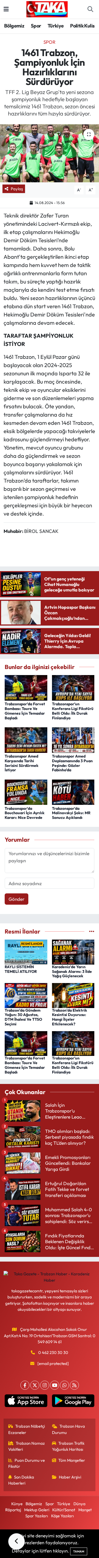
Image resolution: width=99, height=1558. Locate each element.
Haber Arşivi (70, 1477)
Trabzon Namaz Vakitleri (26, 1446)
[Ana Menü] (6, 9)
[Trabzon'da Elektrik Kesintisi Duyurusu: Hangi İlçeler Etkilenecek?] (73, 995)
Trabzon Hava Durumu (68, 1429)
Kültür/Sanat (63, 1509)
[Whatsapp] (64, 1385)
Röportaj (13, 1509)
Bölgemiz (14, 26)
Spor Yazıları (36, 1515)
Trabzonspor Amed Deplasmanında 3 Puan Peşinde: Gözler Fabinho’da (72, 763)
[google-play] (73, 1401)
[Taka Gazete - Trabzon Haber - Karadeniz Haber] (47, 8)
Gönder (16, 899)
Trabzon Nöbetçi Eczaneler (26, 1429)
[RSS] (74, 1385)
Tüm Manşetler (71, 1460)
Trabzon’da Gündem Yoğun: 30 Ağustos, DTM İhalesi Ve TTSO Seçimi (23, 1017)
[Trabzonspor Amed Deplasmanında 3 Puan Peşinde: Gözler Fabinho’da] (73, 739)
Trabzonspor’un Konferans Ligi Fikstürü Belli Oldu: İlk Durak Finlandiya (73, 710)
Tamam (78, 1551)
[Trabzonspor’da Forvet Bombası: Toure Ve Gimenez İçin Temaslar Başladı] (26, 687)
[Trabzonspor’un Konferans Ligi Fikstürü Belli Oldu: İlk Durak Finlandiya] (73, 687)
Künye (17, 1503)
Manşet (85, 1509)
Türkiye (56, 26)
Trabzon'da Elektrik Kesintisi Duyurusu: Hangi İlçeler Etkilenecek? (69, 1017)
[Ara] (90, 9)
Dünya (79, 1503)
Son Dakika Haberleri (21, 1480)
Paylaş (17, 188)
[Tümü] (91, 931)
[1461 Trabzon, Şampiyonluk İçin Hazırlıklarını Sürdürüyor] (49, 153)
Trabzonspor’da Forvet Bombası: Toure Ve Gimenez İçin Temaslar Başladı (25, 710)
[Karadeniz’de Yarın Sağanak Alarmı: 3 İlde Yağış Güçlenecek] (73, 951)
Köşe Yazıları (62, 1515)
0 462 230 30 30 (53, 1352)
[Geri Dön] (16, 1541)
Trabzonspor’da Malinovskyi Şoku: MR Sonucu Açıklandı (71, 813)
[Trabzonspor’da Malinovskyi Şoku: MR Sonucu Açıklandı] (73, 791)
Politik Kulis (82, 26)
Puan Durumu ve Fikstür (26, 1463)
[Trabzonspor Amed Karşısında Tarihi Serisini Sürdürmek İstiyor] (26, 739)
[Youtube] (54, 1385)
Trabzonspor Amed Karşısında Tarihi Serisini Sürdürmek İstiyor (21, 763)
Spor (36, 26)
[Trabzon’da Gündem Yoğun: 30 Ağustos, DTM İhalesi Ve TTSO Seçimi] (26, 995)
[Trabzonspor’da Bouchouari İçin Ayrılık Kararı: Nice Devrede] (26, 791)
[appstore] (26, 1401)
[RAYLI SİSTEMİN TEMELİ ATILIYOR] (26, 951)
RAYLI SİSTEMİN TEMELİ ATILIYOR (21, 969)
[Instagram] (44, 1385)
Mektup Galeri (36, 1509)
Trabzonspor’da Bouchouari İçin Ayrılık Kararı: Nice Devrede (25, 813)
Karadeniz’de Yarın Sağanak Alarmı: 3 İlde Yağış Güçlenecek (72, 971)
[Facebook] (24, 1385)
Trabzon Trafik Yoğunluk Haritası (68, 1446)
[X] (34, 1385)
